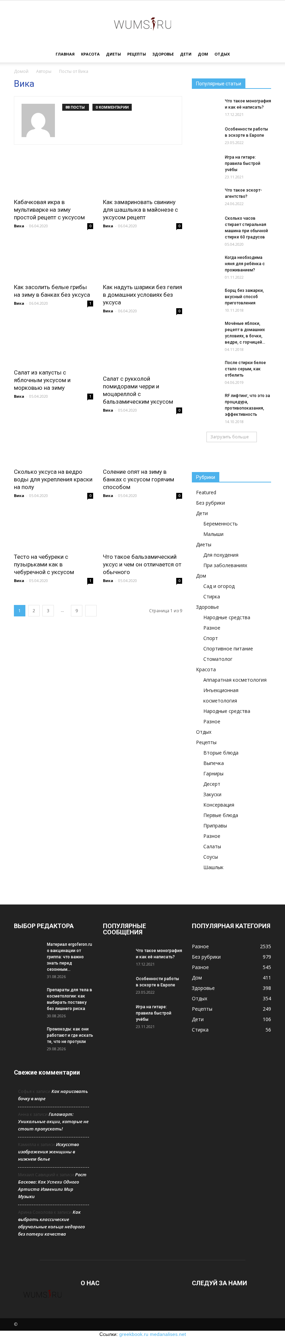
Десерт (211, 784)
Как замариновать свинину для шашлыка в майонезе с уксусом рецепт (140, 210)
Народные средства (226, 617)
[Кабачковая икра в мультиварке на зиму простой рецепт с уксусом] (53, 174)
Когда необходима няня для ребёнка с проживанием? (245, 263)
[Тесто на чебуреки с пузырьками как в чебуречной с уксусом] (53, 529)
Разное (211, 627)
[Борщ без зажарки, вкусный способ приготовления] (206, 295)
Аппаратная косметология (235, 679)
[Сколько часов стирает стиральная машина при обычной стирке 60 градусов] (206, 225)
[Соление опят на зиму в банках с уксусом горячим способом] (142, 443)
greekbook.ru (133, 1334)
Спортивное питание (228, 648)
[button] (262, 54)
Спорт (210, 638)
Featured (206, 492)
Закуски (212, 794)
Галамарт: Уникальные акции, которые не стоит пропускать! (53, 1121)
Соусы (210, 856)
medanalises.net (168, 1334)
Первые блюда (220, 815)
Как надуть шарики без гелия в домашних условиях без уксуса (142, 295)
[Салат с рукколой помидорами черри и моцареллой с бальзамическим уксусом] (142, 347)
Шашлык (213, 867)
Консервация (218, 804)
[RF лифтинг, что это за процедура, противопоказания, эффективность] (206, 400)
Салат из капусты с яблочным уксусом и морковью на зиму (42, 380)
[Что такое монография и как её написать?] (206, 107)
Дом (203, 54)
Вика (19, 225)
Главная (65, 54)
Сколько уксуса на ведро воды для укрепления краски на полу (53, 479)
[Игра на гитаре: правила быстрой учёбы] (206, 164)
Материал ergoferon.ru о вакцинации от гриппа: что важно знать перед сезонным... (69, 957)
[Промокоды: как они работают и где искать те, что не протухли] (28, 1035)
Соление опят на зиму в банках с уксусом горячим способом (138, 479)
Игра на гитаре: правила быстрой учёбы (242, 163)
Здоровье (163, 54)
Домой (21, 71)
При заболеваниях (225, 565)
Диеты (113, 54)
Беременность (220, 523)
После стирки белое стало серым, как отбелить (245, 369)
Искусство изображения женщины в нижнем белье (48, 1151)
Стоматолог (218, 659)
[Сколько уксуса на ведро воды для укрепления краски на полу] (53, 443)
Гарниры (213, 773)
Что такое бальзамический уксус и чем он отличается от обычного (142, 564)
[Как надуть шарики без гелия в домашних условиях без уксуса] (142, 259)
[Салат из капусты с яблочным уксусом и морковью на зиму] (53, 344)
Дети (186, 54)
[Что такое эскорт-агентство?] (206, 197)
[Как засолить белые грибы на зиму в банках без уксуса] (53, 259)
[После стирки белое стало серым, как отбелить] (206, 368)
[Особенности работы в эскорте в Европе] (206, 135)
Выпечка (213, 763)
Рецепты (136, 54)
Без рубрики (210, 502)
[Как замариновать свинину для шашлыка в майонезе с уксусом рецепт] (142, 174)
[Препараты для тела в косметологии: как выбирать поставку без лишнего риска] (28, 993)
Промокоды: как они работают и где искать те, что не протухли (70, 1035)
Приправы (215, 825)
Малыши (213, 534)
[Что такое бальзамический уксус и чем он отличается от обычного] (142, 529)
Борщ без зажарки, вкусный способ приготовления (244, 296)
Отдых (222, 54)
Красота (90, 54)
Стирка (211, 596)
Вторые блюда (220, 752)
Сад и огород (219, 586)
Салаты (212, 846)
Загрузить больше (229, 437)
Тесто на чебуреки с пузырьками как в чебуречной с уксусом (44, 564)
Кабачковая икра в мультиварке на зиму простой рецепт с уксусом (49, 210)
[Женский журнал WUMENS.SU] (142, 24)
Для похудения (220, 555)
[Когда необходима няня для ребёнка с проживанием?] (206, 264)
